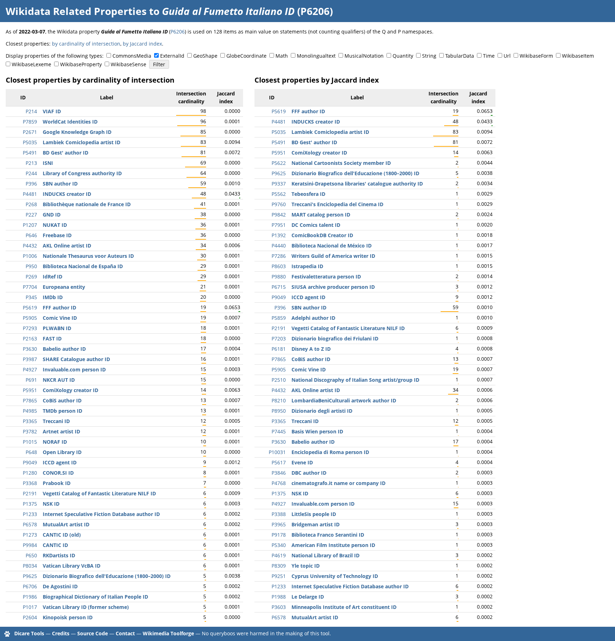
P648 (31, 452)
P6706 (30, 586)
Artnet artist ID (61, 431)
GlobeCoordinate (246, 55)
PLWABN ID (57, 328)
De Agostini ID (60, 586)
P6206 (177, 31)
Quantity (403, 55)
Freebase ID (57, 235)
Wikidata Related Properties (76, 11)
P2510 (279, 379)
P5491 (30, 152)
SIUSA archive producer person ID (333, 286)
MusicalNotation (364, 55)
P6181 (279, 348)
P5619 (30, 307)
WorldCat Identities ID (70, 121)
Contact (125, 633)
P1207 (30, 225)
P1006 (30, 255)
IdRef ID (52, 276)
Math (281, 55)
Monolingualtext (316, 55)
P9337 (279, 183)
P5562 (279, 194)
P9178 (279, 534)
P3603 (279, 607)
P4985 (30, 410)
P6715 (279, 286)
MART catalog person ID (320, 214)
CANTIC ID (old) (62, 534)
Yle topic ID (305, 565)
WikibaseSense (128, 64)
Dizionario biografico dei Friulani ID (334, 338)
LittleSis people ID (313, 514)
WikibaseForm (536, 55)
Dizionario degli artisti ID (321, 410)
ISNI (48, 163)
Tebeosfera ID (308, 194)
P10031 (277, 452)
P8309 (279, 565)
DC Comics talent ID (315, 225)
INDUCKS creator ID (67, 194)
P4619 (279, 555)
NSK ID (51, 503)
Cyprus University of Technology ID (334, 576)
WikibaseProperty (81, 64)
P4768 (279, 483)
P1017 (30, 607)
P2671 (30, 132)
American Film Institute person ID (333, 545)
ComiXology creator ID (70, 390)
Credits (60, 633)
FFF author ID (59, 307)
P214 (31, 111)
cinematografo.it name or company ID (338, 483)
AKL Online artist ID (67, 245)
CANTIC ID (55, 545)
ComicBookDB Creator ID (322, 235)
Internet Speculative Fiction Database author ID (101, 514)
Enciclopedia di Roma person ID (330, 452)
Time (489, 55)
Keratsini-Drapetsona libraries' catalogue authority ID (357, 183)
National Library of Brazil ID (325, 555)
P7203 (279, 338)
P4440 (279, 245)
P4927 (30, 369)
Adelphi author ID (313, 317)
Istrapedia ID (307, 266)
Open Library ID (62, 452)
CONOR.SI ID (58, 472)
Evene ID (302, 462)
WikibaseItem (578, 55)
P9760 (279, 204)
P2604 (30, 617)
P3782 (30, 431)
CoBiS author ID (62, 400)
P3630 (30, 348)
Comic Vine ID (60, 317)
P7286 (279, 255)
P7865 (30, 400)
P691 (31, 379)
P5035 (30, 142)
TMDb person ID (62, 410)
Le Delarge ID (307, 596)
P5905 (30, 317)
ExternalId (172, 55)
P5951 (30, 390)
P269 (31, 276)
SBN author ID (60, 183)
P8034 (30, 565)
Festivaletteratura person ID (326, 276)
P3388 (279, 514)
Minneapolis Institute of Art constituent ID (343, 607)
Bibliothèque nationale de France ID (87, 204)
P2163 (30, 338)
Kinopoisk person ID (68, 617)
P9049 (30, 462)
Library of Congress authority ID (82, 173)
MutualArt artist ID (66, 524)
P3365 (30, 421)
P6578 (30, 524)
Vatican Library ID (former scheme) (86, 607)
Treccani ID (56, 421)
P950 (31, 266)
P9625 (30, 576)
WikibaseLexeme (31, 64)
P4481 (30, 194)
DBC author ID (308, 472)
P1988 (279, 596)
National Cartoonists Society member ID (341, 163)
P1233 (30, 514)
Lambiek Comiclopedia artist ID (81, 142)
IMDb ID (53, 297)
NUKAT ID (55, 225)
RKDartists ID (59, 555)
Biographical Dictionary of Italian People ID (95, 596)
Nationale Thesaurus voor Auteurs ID (88, 255)
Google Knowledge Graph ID (77, 132)
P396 (31, 183)
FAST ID (52, 338)
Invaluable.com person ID (74, 369)
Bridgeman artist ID (315, 524)
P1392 (279, 235)
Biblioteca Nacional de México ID (331, 245)
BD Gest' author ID (65, 152)
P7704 (30, 286)
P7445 (279, 431)
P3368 (30, 483)
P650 (31, 555)
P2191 (30, 493)
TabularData (459, 55)
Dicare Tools (29, 633)
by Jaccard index (142, 43)
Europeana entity (64, 286)
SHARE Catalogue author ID (76, 359)
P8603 (279, 266)
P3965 (279, 524)
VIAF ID (52, 111)
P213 (31, 163)
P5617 (279, 462)
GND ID (52, 214)
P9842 (279, 214)
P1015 (30, 441)
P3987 (30, 359)
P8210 (279, 400)
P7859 (30, 121)
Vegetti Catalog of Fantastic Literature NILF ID (99, 493)
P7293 (30, 328)
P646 (31, 235)
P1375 (30, 503)
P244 (31, 173)
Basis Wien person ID (317, 431)
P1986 (30, 596)
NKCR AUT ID (59, 379)
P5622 (279, 163)
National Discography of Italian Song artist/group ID (355, 379)
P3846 (279, 472)
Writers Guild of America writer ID (333, 255)
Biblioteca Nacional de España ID (83, 266)
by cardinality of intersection (86, 43)
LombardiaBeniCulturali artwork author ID (343, 400)
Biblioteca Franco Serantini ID (327, 534)
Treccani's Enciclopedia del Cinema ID (337, 204)
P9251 (279, 576)
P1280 (30, 472)
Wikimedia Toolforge (168, 633)
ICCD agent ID (60, 462)
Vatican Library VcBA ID (71, 565)
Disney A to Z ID (311, 348)
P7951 (279, 225)
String (429, 55)
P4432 (30, 245)
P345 (31, 297)
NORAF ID (55, 441)
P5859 (279, 317)
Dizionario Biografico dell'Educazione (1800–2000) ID (106, 576)
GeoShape (205, 55)
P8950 (279, 410)
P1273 (30, 534)
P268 (31, 204)
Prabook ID (56, 483)
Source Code (92, 633)
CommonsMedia (131, 55)
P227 (31, 214)
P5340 (279, 545)
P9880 (279, 276)
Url (507, 55)
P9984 (30, 545)
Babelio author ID (64, 348)
